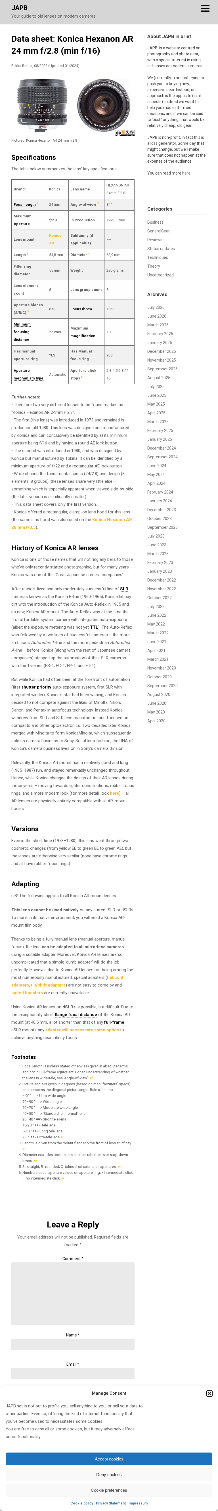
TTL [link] (94, 627)
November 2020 (161, 668)
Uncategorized (160, 275)
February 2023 (160, 562)
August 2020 (158, 694)
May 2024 (156, 474)
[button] (209, 1393)
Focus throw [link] (81, 309)
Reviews (154, 240)
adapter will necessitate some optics (82, 1029)
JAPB (19, 8)
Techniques (157, 257)
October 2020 (159, 677)
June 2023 (156, 545)
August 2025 (158, 377)
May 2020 (156, 712)
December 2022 (161, 580)
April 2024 (156, 483)
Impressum (138, 1503)
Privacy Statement (111, 1503)
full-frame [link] (114, 1022)
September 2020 (162, 685)
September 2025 (162, 369)
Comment (72, 1258)
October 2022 (159, 597)
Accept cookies (109, 1459)
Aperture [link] (22, 224)
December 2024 (161, 448)
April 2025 (156, 413)
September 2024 (162, 457)
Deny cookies (109, 1474)
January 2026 (159, 342)
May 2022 (156, 624)
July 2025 (156, 386)
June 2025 (156, 395)
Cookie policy (81, 1503)
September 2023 (162, 527)
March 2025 (158, 421)
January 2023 (159, 571)
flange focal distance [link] (76, 1014)
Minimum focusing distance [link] (22, 332)
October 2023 (159, 518)
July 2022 (156, 606)
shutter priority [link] (36, 687)
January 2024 (159, 501)
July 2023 (156, 536)
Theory (153, 266)
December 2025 (161, 351)
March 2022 (158, 633)
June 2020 (156, 703)
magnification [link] (82, 336)
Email (72, 1364)
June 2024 (156, 465)
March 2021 (158, 659)
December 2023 (161, 509)
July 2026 (156, 307)
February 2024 (160, 492)
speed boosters (27, 992)
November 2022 (161, 589)
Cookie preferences (109, 1490)
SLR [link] (124, 588)
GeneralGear (158, 231)
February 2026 (160, 333)
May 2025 (156, 404)
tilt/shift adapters (48, 985)
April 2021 (156, 650)
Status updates (161, 248)
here (114, 793)
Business (155, 222)
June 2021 (156, 641)
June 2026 (156, 316)
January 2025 (159, 439)
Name (73, 1335)
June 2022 (156, 615)
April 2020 (156, 721)
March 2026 (158, 325)
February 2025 (160, 430)
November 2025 (161, 360)
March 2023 (158, 553)
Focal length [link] (25, 204)
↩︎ (91, 1078)
